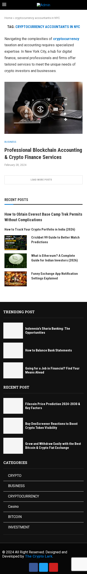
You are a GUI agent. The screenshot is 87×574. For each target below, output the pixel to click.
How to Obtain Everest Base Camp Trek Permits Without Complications (43, 217)
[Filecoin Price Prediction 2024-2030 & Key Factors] (13, 406)
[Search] (82, 5)
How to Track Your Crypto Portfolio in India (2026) (39, 229)
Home (8, 18)
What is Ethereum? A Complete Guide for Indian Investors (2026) (54, 258)
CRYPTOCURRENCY (23, 496)
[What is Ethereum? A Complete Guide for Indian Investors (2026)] (15, 260)
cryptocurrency (66, 39)
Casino (13, 506)
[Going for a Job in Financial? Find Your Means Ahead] (13, 370)
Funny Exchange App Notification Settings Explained (54, 276)
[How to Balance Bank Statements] (13, 351)
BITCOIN (15, 517)
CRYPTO (14, 476)
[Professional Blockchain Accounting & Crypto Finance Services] (43, 108)
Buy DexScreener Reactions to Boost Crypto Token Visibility (51, 426)
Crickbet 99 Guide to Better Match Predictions (55, 239)
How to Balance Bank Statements (48, 350)
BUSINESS (16, 486)
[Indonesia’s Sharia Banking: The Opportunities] (13, 331)
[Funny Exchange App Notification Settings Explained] (15, 278)
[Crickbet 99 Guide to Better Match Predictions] (15, 242)
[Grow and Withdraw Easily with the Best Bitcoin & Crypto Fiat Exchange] (13, 446)
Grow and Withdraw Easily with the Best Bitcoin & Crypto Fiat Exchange (53, 446)
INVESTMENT (19, 527)
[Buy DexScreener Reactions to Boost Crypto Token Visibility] (13, 426)
